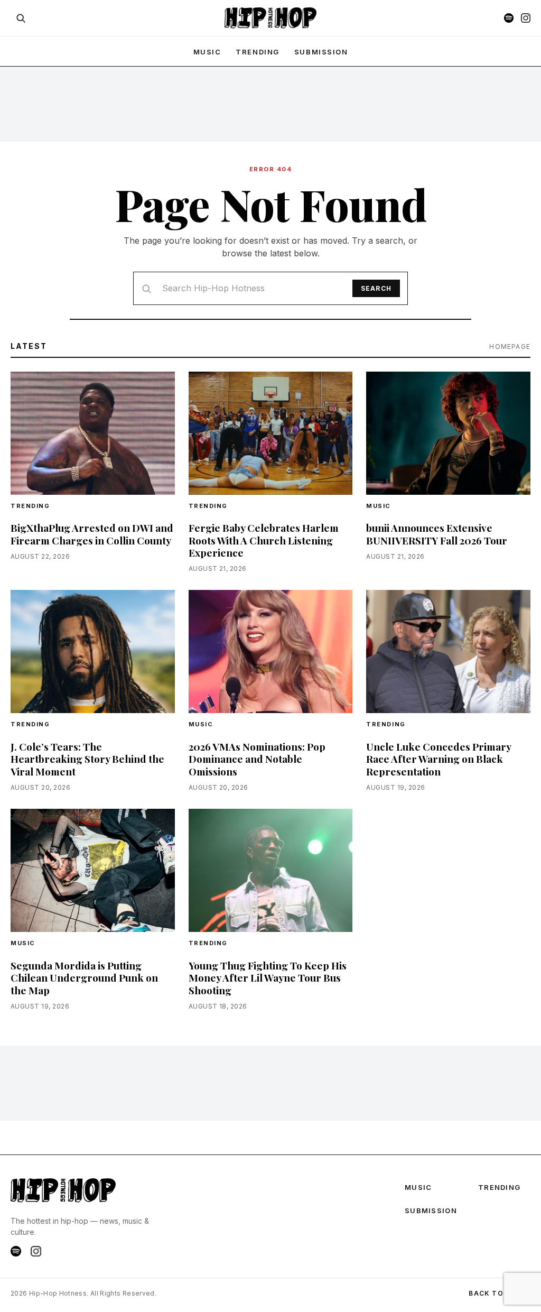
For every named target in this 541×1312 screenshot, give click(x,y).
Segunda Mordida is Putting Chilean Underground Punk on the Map (84, 977)
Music (378, 506)
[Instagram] (525, 18)
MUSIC (207, 52)
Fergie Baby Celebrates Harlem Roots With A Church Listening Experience (264, 540)
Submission (321, 52)
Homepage (509, 346)
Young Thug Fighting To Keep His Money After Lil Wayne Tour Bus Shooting (268, 977)
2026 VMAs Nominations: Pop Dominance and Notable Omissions (257, 759)
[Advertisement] (270, 103)
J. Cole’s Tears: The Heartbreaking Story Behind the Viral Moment (87, 759)
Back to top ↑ (499, 1293)
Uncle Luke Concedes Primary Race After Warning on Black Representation (438, 759)
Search (376, 288)
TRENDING (257, 52)
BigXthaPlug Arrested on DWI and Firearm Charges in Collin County (92, 534)
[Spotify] (509, 18)
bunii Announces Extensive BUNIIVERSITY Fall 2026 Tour (436, 534)
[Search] (21, 18)
